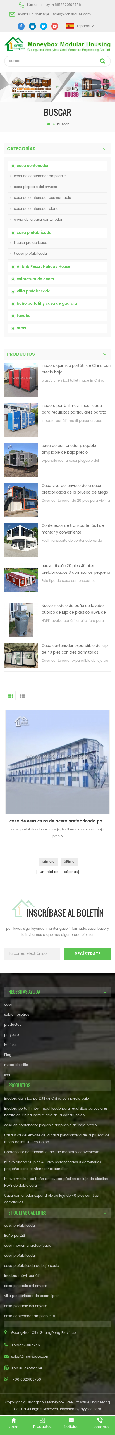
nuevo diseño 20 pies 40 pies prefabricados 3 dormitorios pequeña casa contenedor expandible (76, 569)
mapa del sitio (16, 1065)
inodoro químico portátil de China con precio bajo (76, 369)
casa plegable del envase (35, 187)
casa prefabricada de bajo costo (31, 1266)
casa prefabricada (34, 233)
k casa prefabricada (30, 243)
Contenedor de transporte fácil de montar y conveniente (73, 529)
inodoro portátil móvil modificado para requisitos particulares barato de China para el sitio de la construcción (74, 409)
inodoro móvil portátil (22, 1276)
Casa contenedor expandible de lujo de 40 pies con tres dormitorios (75, 649)
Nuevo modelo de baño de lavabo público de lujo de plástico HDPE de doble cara (74, 609)
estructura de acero (35, 279)
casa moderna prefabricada (27, 1245)
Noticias (10, 1045)
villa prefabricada (34, 291)
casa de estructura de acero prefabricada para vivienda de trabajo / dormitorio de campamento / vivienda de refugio (59, 821)
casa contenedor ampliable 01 (29, 1316)
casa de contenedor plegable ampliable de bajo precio (69, 449)
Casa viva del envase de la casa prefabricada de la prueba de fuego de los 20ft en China (75, 489)
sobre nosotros (16, 1014)
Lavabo (23, 316)
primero (48, 861)
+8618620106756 (66, 5)
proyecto (11, 1034)
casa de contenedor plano (36, 208)
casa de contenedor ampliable (40, 176)
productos (12, 1024)
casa (8, 1004)
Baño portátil (15, 1235)
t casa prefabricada (30, 253)
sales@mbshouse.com (71, 14)
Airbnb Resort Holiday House (43, 267)
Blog (7, 1055)
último (69, 861)
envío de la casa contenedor (38, 219)
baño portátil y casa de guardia (47, 304)
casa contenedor (33, 166)
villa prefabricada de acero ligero (32, 1296)
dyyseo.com (91, 1409)
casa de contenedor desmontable (42, 198)
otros (21, 328)
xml (7, 1075)
